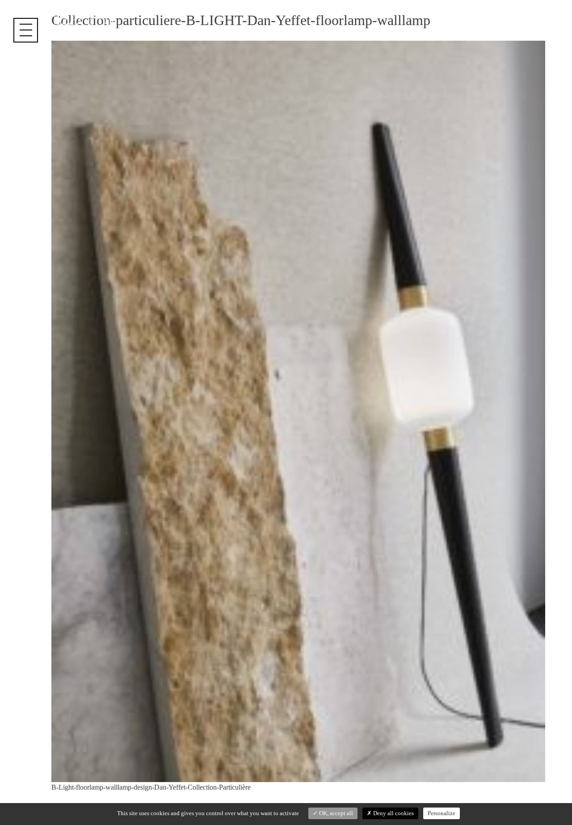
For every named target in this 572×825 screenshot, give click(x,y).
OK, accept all (335, 813)
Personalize (441, 813)
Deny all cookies (393, 813)
